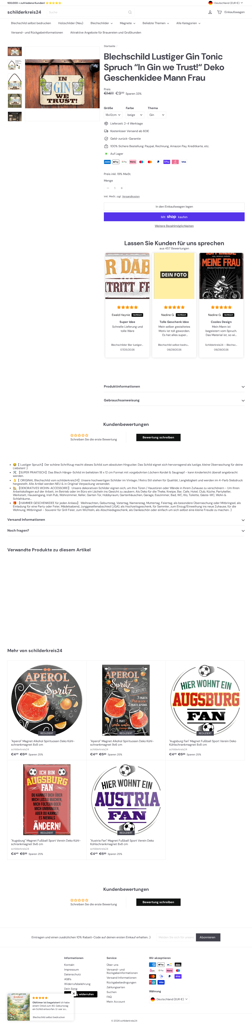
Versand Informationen (122, 978)
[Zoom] (62, 84)
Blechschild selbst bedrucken (31, 23)
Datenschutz (72, 974)
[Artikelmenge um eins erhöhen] (122, 188)
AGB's (67, 979)
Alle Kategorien (187, 23)
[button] (74, 993)
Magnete (126, 23)
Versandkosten (131, 196)
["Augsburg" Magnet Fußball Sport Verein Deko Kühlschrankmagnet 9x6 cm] (47, 810)
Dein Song (70, 989)
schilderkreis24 (24, 12)
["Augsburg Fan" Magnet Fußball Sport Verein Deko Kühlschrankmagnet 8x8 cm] (205, 710)
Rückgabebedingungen (121, 982)
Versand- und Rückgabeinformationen (37, 32)
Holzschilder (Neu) (70, 23)
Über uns (112, 965)
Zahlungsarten (116, 987)
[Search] (130, 12)
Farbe (130, 108)
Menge (108, 180)
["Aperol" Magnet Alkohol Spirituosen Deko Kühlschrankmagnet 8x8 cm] (47, 710)
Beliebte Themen (154, 23)
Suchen (112, 992)
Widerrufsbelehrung (77, 984)
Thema (153, 108)
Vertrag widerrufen (81, 994)
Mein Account (116, 1002)
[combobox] (90, 12)
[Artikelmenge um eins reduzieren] (108, 188)
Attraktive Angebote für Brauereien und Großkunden (105, 32)
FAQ (109, 997)
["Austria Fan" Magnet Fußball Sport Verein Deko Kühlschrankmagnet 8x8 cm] (126, 810)
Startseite (109, 46)
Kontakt (69, 965)
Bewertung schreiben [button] (158, 437)
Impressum (71, 969)
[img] (127, 307)
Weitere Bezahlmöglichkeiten (174, 226)
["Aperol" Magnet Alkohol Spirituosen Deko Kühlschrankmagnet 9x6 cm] (126, 710)
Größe (108, 108)
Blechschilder (100, 23)
